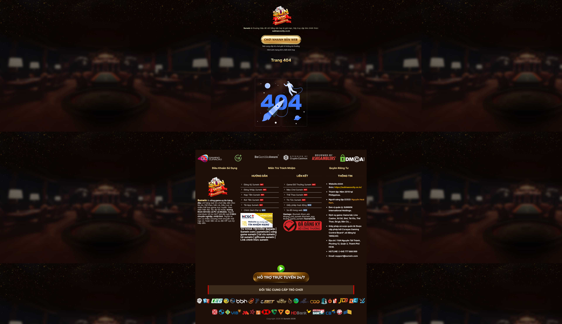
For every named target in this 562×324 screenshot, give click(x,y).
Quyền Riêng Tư (339, 168)
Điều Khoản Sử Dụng (224, 168)
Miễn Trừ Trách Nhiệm (281, 168)
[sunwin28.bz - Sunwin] (281, 14)
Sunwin (286, 319)
